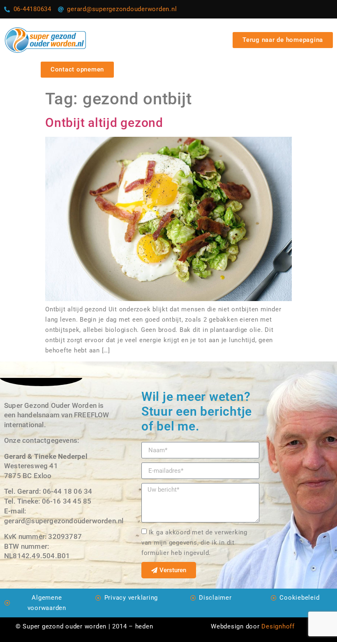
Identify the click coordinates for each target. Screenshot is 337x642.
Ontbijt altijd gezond (104, 122)
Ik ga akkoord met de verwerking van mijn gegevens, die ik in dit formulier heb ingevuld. (194, 543)
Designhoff (278, 626)
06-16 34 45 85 (67, 501)
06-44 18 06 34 (67, 491)
